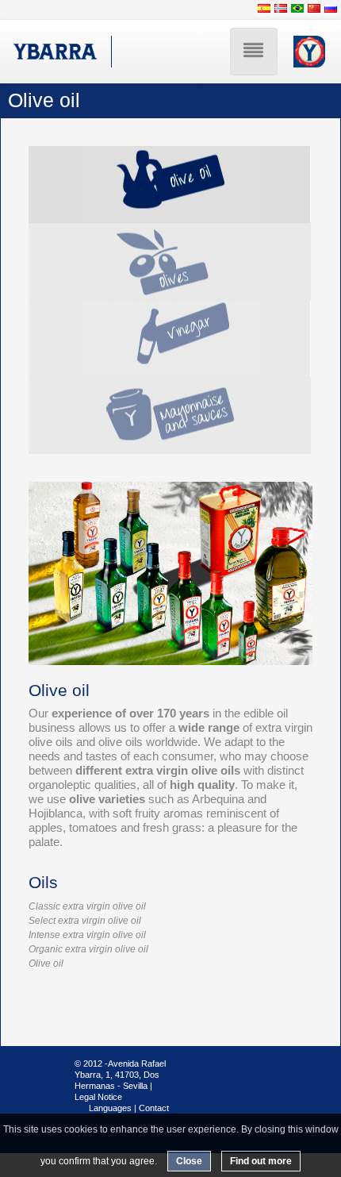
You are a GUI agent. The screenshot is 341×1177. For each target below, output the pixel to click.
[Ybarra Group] (56, 51)
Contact (154, 1108)
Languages (110, 1108)
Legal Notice (98, 1097)
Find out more (261, 1161)
